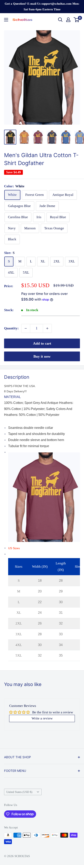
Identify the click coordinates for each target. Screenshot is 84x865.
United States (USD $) (19, 792)
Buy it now (42, 356)
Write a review (42, 718)
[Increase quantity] (47, 328)
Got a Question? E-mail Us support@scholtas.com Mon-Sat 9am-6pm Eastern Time (42, 6)
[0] (76, 19)
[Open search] (60, 19)
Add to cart (42, 343)
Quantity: (11, 328)
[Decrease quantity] (25, 328)
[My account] (68, 19)
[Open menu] (6, 19)
